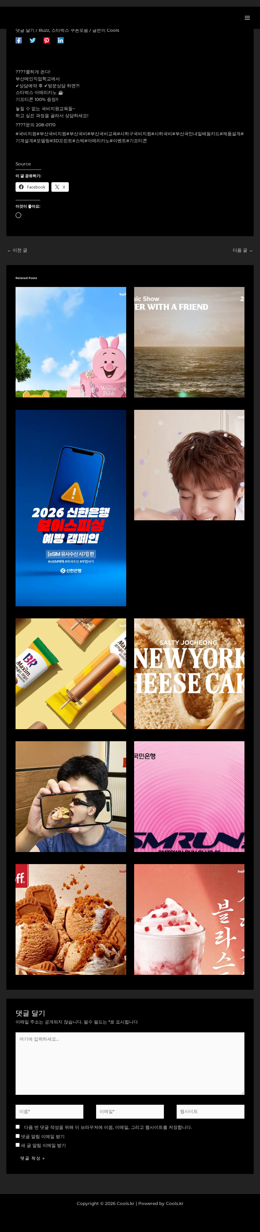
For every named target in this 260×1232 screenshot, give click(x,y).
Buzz (44, 30)
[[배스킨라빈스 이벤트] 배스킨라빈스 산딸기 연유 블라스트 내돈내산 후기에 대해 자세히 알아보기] (189, 919)
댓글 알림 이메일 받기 (43, 1136)
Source (23, 163)
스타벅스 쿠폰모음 (69, 30)
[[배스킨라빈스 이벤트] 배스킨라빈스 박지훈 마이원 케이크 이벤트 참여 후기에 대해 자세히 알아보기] (189, 464)
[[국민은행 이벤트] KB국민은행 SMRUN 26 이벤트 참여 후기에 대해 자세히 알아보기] (189, 796)
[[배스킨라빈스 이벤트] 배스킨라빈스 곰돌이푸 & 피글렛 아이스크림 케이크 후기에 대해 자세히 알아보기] (71, 341)
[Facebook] (19, 40)
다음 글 (243, 250)
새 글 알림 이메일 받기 (43, 1145)
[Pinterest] (46, 40)
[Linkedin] (60, 40)
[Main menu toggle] (247, 17)
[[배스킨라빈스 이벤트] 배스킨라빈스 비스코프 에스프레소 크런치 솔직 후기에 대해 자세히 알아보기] (71, 919)
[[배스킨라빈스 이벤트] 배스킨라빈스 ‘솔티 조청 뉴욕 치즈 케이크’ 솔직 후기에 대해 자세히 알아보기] (189, 673)
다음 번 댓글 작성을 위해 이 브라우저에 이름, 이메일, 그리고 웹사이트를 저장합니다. (108, 1127)
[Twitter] (32, 40)
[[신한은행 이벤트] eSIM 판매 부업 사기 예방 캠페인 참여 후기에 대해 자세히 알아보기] (71, 507)
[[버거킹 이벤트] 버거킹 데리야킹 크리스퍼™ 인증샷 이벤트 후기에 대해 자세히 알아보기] (71, 796)
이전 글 (17, 250)
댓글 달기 (25, 30)
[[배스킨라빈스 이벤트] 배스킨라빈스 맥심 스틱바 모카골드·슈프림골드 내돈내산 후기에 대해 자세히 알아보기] (71, 673)
